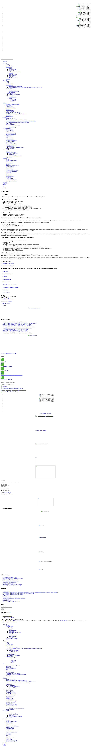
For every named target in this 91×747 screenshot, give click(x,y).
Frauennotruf (11, 70)
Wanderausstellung (12, 97)
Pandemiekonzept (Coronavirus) (15, 86)
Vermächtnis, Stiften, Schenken (15, 155)
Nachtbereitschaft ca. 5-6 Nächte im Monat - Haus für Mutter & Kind (17, 332)
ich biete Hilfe (6, 149)
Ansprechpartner (9, 65)
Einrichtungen (9, 67)
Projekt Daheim (9, 123)
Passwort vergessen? (7, 616)
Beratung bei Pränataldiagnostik (12, 165)
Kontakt (5, 182)
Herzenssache (6, 599)
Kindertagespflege (10, 135)
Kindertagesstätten (12, 75)
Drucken (4, 303)
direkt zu (5, 158)
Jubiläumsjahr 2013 (10, 95)
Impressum (5, 183)
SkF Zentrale (6, 595)
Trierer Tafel (11, 76)
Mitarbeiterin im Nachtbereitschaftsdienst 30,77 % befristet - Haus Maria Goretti (20, 323)
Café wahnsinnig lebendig (14, 125)
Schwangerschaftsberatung (11, 179)
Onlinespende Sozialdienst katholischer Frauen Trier (14, 598)
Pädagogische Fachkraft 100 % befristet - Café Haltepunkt (15, 329)
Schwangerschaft (9, 142)
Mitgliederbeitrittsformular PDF (7, 263)
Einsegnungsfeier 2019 (11, 93)
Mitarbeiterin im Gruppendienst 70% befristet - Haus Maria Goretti (17, 324)
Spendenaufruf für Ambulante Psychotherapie (12, 584)
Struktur (7, 81)
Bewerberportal (12, 92)
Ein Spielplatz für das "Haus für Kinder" (11, 601)
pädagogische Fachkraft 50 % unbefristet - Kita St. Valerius (15, 331)
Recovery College (12, 127)
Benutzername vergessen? (8, 617)
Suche (4, 184)
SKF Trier (5, 63)
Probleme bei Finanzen (11, 131)
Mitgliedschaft (9, 157)
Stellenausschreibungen (13, 89)
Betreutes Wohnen (10, 167)
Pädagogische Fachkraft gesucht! (10, 577)
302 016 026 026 (63, 620)
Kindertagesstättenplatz (11, 134)
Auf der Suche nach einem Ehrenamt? (11, 581)
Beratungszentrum (12, 69)
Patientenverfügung (10, 139)
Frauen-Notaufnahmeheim (11, 171)
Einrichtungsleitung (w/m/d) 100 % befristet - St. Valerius (15, 330)
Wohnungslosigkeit (10, 148)
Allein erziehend (9, 129)
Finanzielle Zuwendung (11, 152)
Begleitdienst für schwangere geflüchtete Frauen (16, 113)
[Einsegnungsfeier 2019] (8, 353)
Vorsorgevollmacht (10, 146)
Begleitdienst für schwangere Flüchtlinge (10, 287)
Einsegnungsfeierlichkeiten (14, 94)
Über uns (5, 80)
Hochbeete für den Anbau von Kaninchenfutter (13, 578)
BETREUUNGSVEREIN (7, 273)
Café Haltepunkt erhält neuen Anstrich (11, 579)
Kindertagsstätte (9, 178)
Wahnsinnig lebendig (10, 124)
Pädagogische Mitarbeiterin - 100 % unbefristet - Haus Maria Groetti (17, 328)
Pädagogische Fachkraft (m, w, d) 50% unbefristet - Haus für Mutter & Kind (19, 326)
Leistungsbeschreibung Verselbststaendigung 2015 (12, 388)
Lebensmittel (8, 136)
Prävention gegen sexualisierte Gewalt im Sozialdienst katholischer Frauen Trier (25, 87)
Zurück (4, 305)
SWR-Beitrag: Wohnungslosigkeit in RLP (12, 585)
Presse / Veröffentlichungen (11, 77)
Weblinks (8, 79)
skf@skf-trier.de (7, 492)
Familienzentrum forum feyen (15, 71)
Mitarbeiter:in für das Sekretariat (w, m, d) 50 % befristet (15, 322)
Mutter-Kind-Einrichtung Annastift (13, 112)
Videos (12, 101)
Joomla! (2, 620)
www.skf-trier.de (9, 493)
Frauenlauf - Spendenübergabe (9, 582)
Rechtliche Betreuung (10, 141)
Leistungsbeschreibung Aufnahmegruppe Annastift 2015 (14, 390)
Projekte (5, 117)
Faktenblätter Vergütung (14, 91)
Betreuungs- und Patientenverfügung (16, 147)
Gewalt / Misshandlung (11, 133)
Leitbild (7, 82)
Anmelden (3, 613)
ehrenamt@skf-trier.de (8, 298)
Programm (13, 99)
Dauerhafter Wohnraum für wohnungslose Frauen (16, 119)
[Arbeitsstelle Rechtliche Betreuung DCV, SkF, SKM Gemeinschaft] (55, 463)
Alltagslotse (8, 105)
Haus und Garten (9, 116)
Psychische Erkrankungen (11, 140)
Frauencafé (8, 172)
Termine (7, 64)
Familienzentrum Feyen (11, 107)
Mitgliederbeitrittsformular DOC (7, 265)
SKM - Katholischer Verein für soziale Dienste (13, 594)
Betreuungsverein (9, 106)
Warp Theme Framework (11, 621)
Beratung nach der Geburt (11, 143)
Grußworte (13, 100)
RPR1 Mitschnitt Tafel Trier (8, 384)
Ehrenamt (5, 103)
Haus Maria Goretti (13, 74)
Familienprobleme (9, 130)
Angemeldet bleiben (5, 612)
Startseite (5, 61)
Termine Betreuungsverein (11, 160)
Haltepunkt (11, 73)
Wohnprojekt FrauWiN (11, 118)
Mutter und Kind (9, 137)
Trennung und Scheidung (11, 145)
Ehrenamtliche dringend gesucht (12, 104)
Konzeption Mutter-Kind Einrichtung (10, 391)
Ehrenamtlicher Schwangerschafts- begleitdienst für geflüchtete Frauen (21, 121)
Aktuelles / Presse (9, 83)
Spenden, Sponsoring (13, 153)
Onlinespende (11, 154)
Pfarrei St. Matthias (7, 596)
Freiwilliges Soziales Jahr (8, 583)
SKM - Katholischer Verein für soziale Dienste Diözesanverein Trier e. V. (18, 593)
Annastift (10, 68)
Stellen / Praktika (9, 88)
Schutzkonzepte (9, 85)
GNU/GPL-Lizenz (16, 620)
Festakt (10, 98)
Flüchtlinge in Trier (7, 600)
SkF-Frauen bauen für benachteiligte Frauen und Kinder (17, 122)
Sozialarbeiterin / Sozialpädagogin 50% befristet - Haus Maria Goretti (17, 325)
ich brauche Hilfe (6, 128)
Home (4, 186)
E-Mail (8, 303)
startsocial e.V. (6, 590)
